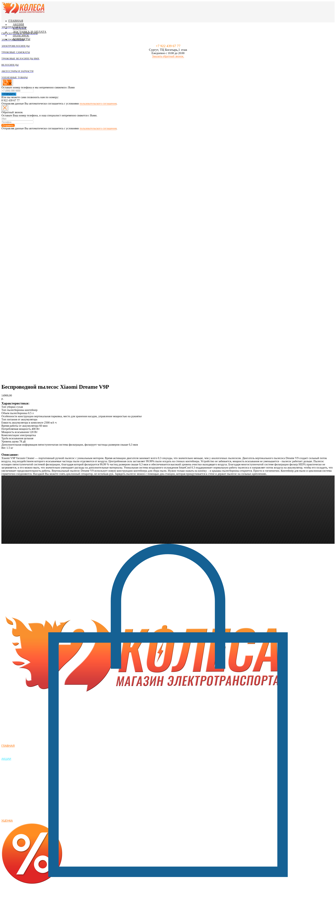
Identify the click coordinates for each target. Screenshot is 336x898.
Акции (18, 24)
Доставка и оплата (29, 32)
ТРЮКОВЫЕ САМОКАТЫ (19, 895)
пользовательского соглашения (98, 103)
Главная (15, 21)
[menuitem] (25, 25)
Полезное (21, 35)
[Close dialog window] (4, 108)
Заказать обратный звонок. (168, 56)
